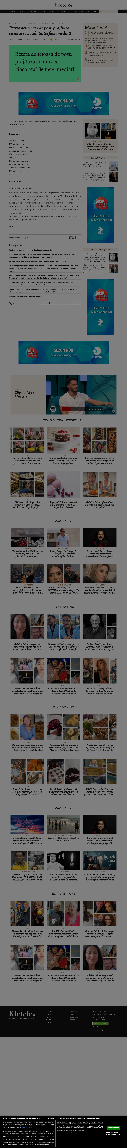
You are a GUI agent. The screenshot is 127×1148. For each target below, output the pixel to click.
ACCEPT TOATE (113, 1128)
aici (4, 1139)
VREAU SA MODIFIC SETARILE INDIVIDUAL (113, 1133)
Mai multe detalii (27, 1127)
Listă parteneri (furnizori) (64, 1132)
